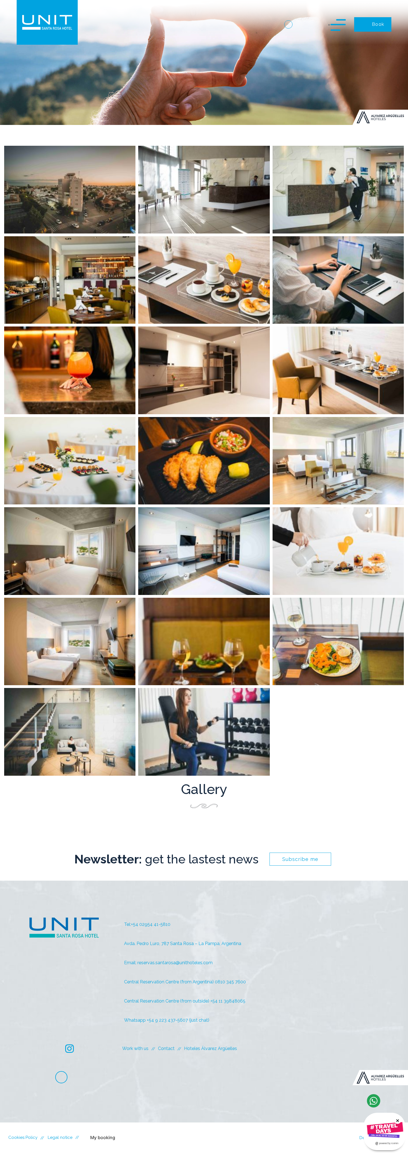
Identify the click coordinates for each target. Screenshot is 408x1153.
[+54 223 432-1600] (288, 24)
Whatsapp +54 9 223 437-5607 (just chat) (166, 1020)
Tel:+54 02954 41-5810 (147, 924)
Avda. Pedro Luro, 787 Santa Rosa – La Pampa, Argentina (182, 943)
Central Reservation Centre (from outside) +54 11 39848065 (184, 1001)
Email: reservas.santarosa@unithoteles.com (168, 962)
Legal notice (60, 1137)
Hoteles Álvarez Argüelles (210, 1048)
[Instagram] (69, 1048)
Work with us (135, 1048)
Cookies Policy (22, 1137)
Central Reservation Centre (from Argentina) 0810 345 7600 (185, 981)
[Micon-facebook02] (54, 1048)
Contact (166, 1048)
